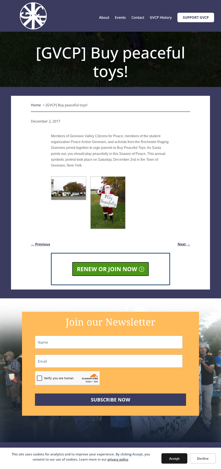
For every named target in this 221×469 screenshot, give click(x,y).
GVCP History (161, 18)
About (104, 18)
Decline (203, 458)
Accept (174, 458)
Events (120, 18)
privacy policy (117, 459)
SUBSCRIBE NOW (110, 399)
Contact (137, 18)
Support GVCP (196, 17)
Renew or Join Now (107, 269)
